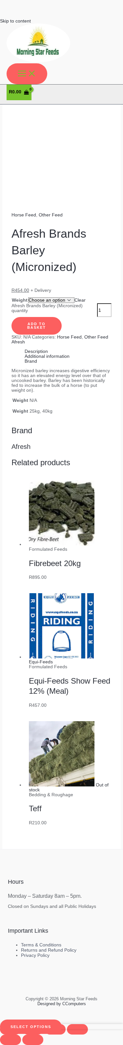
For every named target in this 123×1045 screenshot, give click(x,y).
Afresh (18, 342)
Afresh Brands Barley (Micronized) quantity (47, 308)
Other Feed (51, 215)
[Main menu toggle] (27, 73)
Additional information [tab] (47, 356)
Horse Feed (23, 215)
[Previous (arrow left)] (10, 1040)
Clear (80, 300)
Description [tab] (36, 351)
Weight (20, 300)
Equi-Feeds (41, 661)
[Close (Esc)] (77, 1029)
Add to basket (36, 325)
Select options (30, 1027)
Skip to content (15, 21)
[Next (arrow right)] (32, 1040)
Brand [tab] (31, 361)
